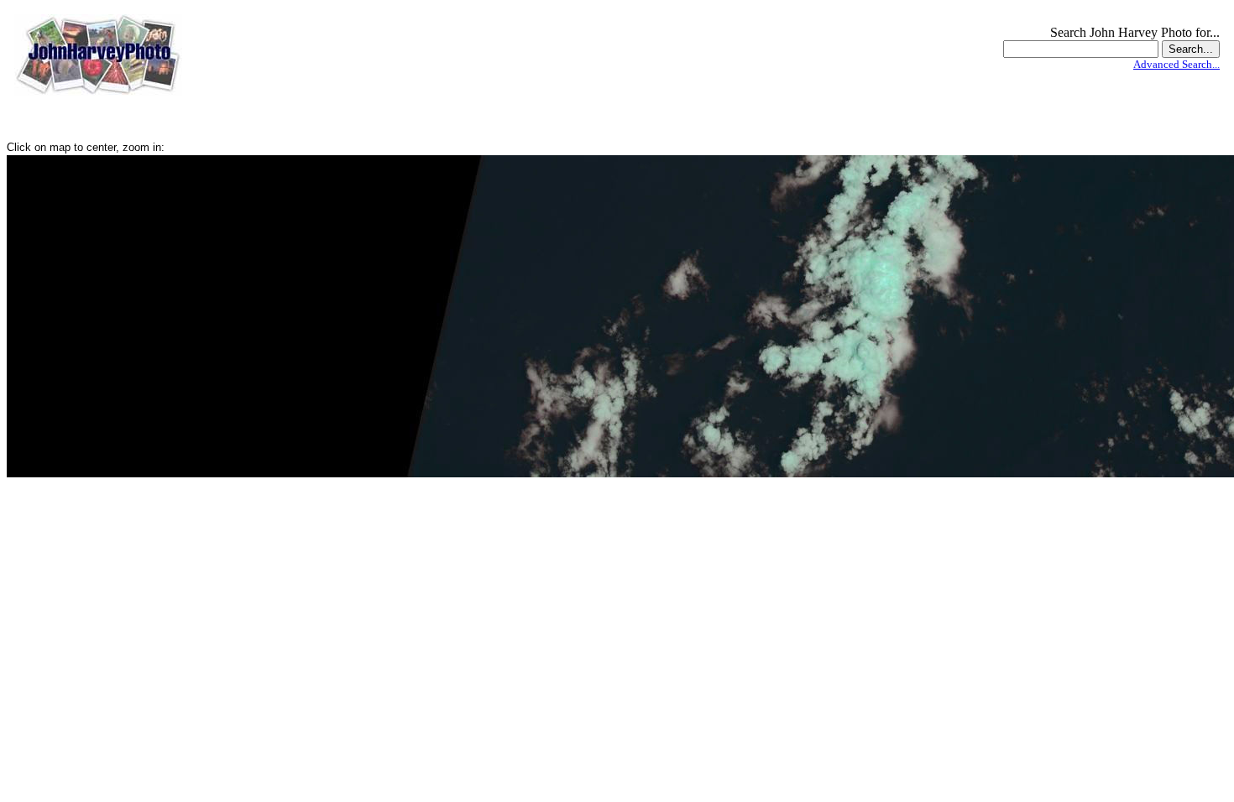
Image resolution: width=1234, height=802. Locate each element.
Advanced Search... (1176, 64)
